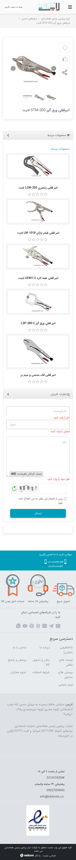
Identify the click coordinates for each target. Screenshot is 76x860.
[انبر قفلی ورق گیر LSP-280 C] (38, 302)
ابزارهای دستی (29, 18)
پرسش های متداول (65, 675)
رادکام (38, 856)
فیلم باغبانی (66, 684)
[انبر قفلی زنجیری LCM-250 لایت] (38, 166)
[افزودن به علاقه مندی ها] (65, 48)
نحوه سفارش (18, 672)
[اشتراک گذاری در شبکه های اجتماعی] (64, 72)
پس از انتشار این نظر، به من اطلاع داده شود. (40, 501)
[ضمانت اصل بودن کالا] (12, 585)
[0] (29, 194)
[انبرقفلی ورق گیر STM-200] (33, 68)
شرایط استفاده (41, 672)
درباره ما (45, 647)
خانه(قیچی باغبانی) (66, 650)
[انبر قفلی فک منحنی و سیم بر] (38, 351)
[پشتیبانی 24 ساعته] (38, 585)
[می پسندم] (65, 60)
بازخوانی (14, 487)
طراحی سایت (49, 856)
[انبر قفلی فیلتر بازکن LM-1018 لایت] (38, 211)
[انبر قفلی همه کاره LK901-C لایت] (38, 256)
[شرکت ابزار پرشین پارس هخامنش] (47, 6)
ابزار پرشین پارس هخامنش (55, 18)
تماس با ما (19, 647)
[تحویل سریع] (63, 585)
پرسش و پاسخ (17, 659)
